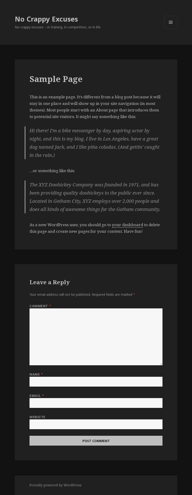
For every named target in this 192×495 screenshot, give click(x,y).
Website (37, 417)
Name (36, 374)
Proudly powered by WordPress (55, 485)
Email (37, 395)
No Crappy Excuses (46, 18)
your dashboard (127, 224)
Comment (40, 306)
